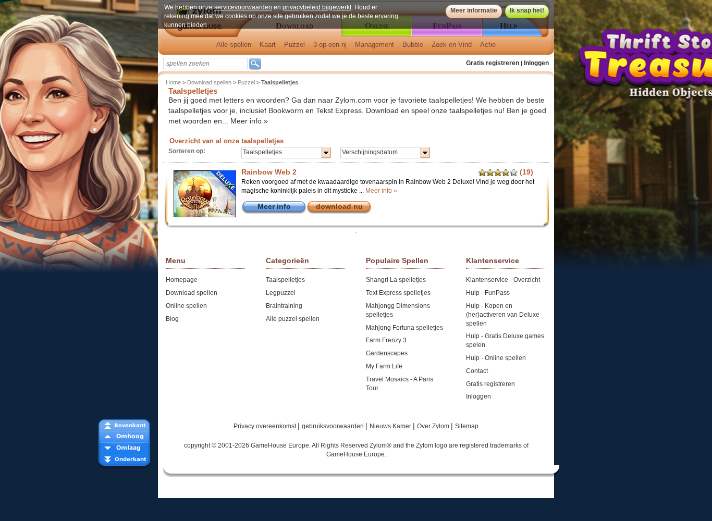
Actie (488, 44)
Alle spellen (233, 44)
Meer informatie (473, 10)
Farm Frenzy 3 (386, 340)
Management (374, 44)
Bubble (412, 44)
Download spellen (209, 82)
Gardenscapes (387, 353)
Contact (477, 371)
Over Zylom (434, 426)
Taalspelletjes (285, 279)
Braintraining (284, 305)
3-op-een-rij (330, 44)
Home (173, 82)
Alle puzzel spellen (293, 318)
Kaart (268, 44)
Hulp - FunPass (488, 292)
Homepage (182, 279)
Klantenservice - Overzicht (503, 279)
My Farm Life (384, 366)
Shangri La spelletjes (396, 279)
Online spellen (186, 305)
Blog (172, 318)
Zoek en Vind (452, 44)
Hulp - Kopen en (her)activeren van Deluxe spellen (502, 314)
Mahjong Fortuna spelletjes (404, 327)
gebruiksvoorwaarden (333, 426)
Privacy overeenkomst (266, 426)
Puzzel (294, 44)
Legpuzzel (281, 292)
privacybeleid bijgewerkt (317, 7)
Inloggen (536, 63)
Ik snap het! (527, 10)
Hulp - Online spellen (496, 358)
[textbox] (205, 63)
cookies (236, 16)
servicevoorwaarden (243, 7)
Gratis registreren (492, 63)
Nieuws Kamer (391, 426)
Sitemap (466, 426)
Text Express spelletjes (398, 292)
